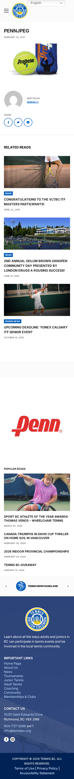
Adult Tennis (13, 684)
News (8, 672)
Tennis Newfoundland (43, 586)
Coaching (11, 688)
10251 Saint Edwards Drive (23, 714)
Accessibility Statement (37, 773)
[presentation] (37, 172)
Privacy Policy (47, 768)
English (35, 3)
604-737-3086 (15, 726)
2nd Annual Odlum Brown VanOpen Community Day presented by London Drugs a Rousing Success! (35, 265)
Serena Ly (33, 102)
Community (12, 692)
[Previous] (6, 586)
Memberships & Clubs (20, 697)
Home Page (12, 663)
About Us (11, 668)
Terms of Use (24, 768)
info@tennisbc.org (17, 731)
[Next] (67, 586)
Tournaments (13, 676)
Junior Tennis (13, 680)
